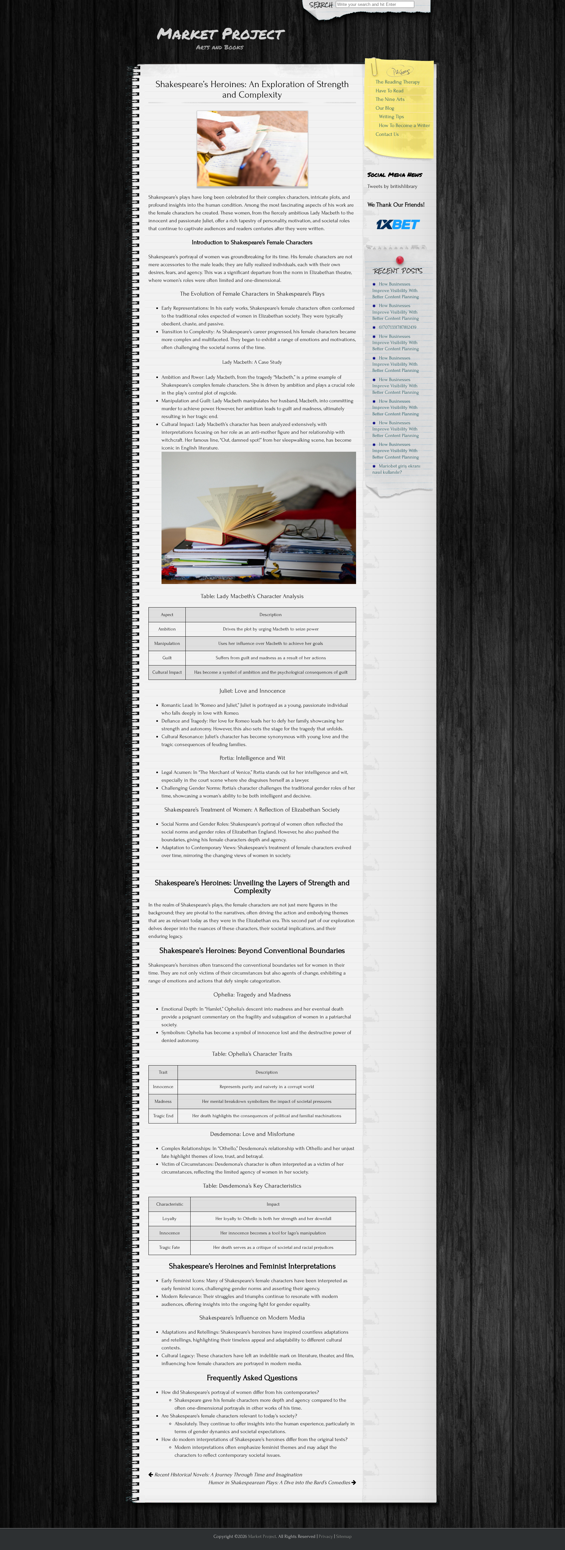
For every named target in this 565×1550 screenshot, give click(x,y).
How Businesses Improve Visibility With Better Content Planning (395, 290)
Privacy (326, 1536)
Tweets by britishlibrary (393, 186)
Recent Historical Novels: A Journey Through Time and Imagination (227, 1475)
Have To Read (389, 91)
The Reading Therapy (398, 82)
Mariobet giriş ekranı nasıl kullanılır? (396, 469)
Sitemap (344, 1536)
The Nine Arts (390, 99)
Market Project (262, 1536)
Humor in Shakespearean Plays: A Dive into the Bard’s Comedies (279, 1483)
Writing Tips (391, 116)
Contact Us (387, 134)
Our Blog (385, 108)
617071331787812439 (397, 327)
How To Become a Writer (404, 125)
